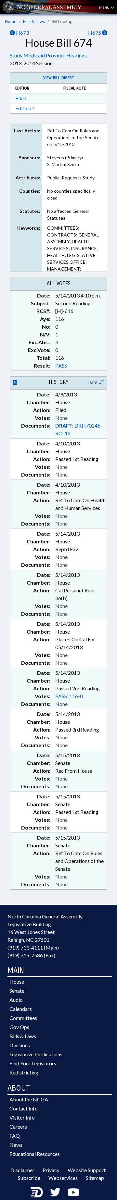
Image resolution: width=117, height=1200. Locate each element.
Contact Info (23, 1108)
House (16, 981)
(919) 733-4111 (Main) (33, 947)
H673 (22, 33)
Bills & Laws (34, 21)
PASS (61, 365)
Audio (16, 1000)
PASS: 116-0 (69, 696)
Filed (20, 98)
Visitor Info (22, 1117)
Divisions (19, 1045)
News (15, 1145)
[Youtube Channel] (73, 1192)
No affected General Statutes (68, 214)
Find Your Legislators (32, 1063)
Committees (23, 1018)
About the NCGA (28, 1099)
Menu (104, 7)
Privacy (51, 1170)
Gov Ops (19, 1027)
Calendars (20, 1009)
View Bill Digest (58, 77)
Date (93, 382)
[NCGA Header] (49, 7)
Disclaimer (22, 1170)
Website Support (87, 1170)
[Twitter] (55, 1192)
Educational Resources (34, 1154)
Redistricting (23, 1072)
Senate (16, 991)
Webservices (63, 1178)
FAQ (14, 1136)
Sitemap (95, 1178)
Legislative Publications (35, 1054)
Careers (18, 1126)
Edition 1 (25, 108)
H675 (95, 33)
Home (10, 21)
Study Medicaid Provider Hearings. (49, 55)
